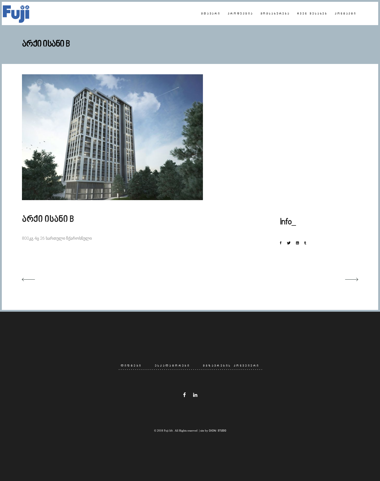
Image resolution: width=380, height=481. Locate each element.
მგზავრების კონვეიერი (231, 366)
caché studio (217, 430)
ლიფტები (131, 366)
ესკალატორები (172, 366)
